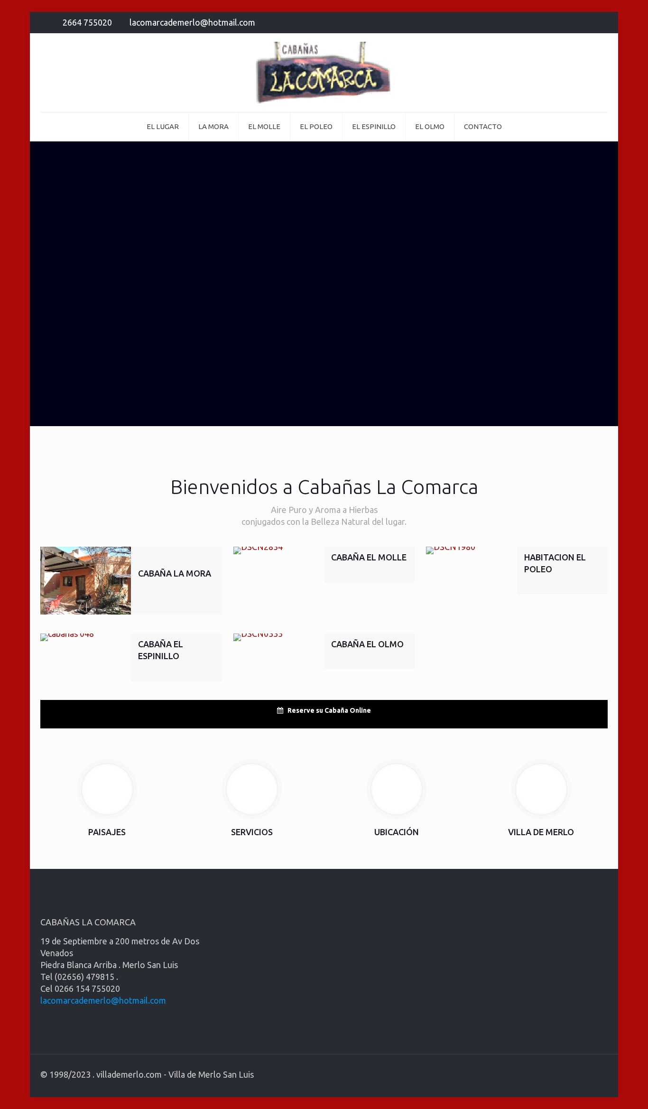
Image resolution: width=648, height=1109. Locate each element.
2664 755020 (87, 22)
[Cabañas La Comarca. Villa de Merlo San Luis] (324, 72)
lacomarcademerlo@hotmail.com (192, 22)
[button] (324, 710)
